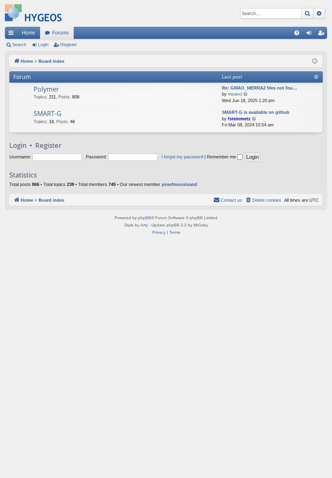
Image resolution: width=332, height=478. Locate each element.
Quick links (12, 34)
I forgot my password (182, 156)
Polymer (46, 89)
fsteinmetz (239, 118)
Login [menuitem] (310, 34)
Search (19, 44)
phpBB (144, 218)
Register (68, 44)
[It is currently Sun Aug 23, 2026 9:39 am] (314, 61)
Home (28, 33)
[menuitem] (297, 33)
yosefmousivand (179, 184)
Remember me (222, 156)
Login (43, 44)
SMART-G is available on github (255, 112)
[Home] (33, 13)
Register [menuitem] (322, 34)
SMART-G (48, 113)
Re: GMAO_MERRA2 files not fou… (259, 87)
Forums (60, 33)
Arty (144, 225)
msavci (235, 94)
